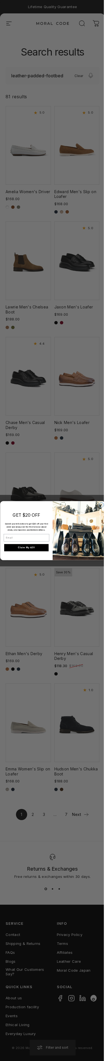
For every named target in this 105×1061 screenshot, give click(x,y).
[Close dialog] (101, 504)
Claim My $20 (26, 547)
